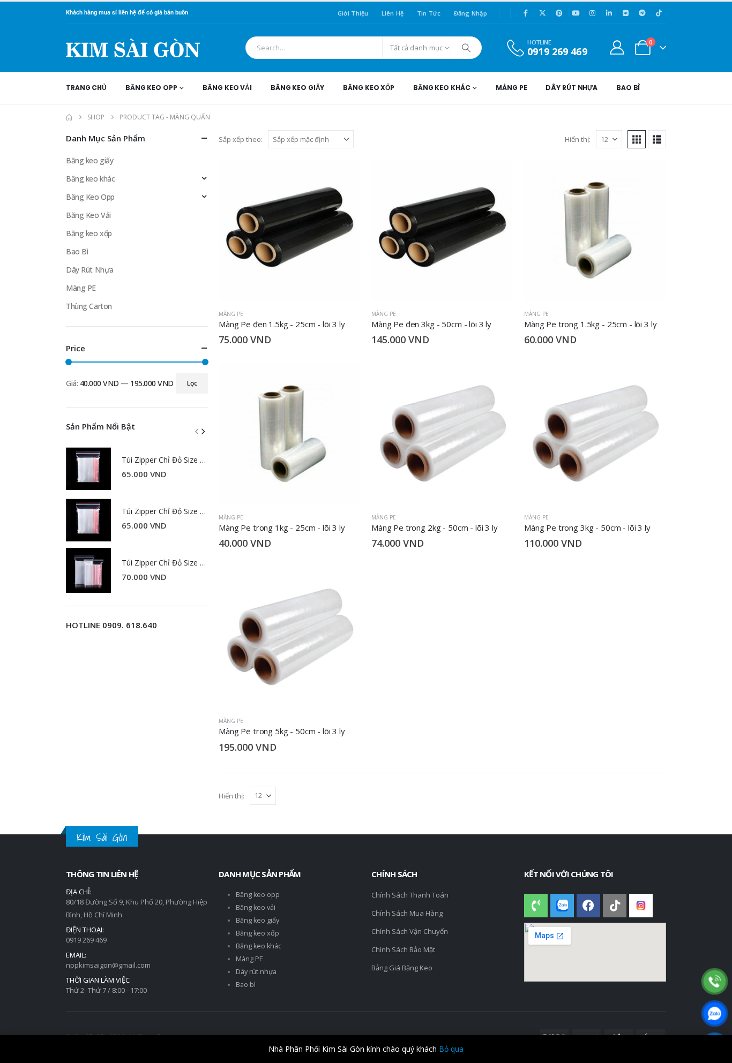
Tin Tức (429, 13)
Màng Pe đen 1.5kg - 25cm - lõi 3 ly (282, 324)
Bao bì (246, 984)
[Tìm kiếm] (466, 47)
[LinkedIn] (609, 13)
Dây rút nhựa (256, 971)
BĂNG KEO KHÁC (441, 87)
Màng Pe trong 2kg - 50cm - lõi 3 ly (434, 527)
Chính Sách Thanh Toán (410, 895)
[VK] (625, 13)
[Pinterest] (559, 13)
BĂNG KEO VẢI (227, 87)
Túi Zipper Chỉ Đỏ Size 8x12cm (174, 460)
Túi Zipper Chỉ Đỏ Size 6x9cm (172, 562)
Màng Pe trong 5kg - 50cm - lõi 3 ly (282, 731)
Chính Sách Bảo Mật (403, 949)
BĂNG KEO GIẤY (297, 87)
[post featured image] (88, 467)
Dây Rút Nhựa (90, 270)
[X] (542, 13)
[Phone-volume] (536, 905)
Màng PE (231, 314)
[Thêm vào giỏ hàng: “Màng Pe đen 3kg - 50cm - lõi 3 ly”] (495, 176)
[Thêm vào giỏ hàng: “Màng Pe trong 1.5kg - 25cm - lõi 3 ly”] (648, 176)
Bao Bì (77, 251)
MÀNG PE (511, 87)
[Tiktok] (659, 13)
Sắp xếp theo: (241, 139)
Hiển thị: (578, 139)
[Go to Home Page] (69, 117)
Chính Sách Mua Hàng (407, 913)
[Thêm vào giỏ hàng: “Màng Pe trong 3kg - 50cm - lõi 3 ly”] (648, 380)
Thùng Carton (89, 306)
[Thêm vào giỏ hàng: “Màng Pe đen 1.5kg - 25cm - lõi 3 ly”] (343, 176)
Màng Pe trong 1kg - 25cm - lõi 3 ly (282, 527)
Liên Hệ (393, 13)
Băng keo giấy (90, 160)
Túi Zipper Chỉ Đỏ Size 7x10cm (174, 511)
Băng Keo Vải (88, 215)
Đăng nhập (470, 13)
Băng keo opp (258, 894)
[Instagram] (592, 13)
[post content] (290, 230)
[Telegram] (642, 13)
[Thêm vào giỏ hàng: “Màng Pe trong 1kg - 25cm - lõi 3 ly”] (343, 380)
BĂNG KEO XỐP (368, 87)
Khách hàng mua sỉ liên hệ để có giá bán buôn (127, 12)
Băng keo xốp (89, 233)
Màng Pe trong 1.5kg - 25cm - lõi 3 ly (590, 324)
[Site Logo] (133, 48)
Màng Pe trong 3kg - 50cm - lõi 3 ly (587, 527)
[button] (637, 139)
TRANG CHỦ (86, 87)
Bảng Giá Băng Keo (401, 967)
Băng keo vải (255, 907)
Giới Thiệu (353, 13)
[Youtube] (575, 13)
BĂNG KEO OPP (151, 87)
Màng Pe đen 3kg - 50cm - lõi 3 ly (431, 324)
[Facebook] (526, 13)
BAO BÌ (628, 87)
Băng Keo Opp (90, 197)
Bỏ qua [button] (451, 1049)
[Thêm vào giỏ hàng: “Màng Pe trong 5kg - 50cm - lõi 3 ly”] (343, 583)
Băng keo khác (90, 179)
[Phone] (715, 981)
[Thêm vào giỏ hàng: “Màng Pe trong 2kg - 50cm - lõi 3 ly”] (495, 380)
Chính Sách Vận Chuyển (409, 931)
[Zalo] (715, 1013)
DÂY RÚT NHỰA (571, 87)
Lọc (192, 383)
